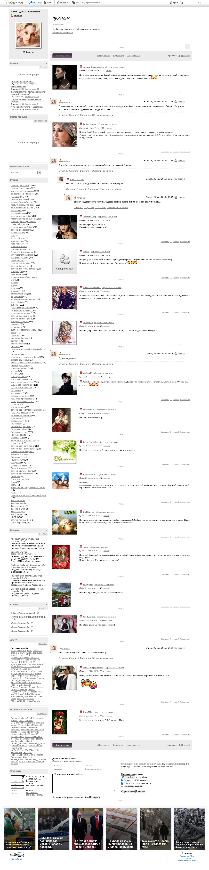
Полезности (16, 424)
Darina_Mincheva (19, 718)
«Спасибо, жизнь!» (20, 623)
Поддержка (171, 2)
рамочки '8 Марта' (19, 246)
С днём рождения (19, 465)
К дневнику (118, 55)
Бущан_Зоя (28, 673)
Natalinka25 (26, 725)
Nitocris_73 (37, 725)
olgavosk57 (25, 739)
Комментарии (34, 12)
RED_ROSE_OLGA (26, 662)
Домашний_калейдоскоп (22, 746)
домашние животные (20, 313)
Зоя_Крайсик (27, 680)
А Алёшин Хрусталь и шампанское (28, 107)
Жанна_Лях (16, 748)
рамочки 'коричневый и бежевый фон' (28, 349)
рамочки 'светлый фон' (21, 471)
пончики (14, 283)
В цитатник (185, 92)
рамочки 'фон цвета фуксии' (24, 449)
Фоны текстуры (18, 512)
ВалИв (38, 673)
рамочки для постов (20, 185)
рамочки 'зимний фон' (21, 319)
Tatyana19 (15, 730)
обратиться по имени (115, 67)
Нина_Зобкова (25, 696)
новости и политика (20, 396)
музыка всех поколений (21, 385)
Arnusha (12, 15)
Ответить (165, 92)
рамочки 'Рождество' (20, 230)
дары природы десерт (21, 310)
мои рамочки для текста (22, 382)
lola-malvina (33, 657)
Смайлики (15, 476)
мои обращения (18, 376)
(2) (34, 567)
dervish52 (35, 732)
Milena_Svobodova (92, 287)
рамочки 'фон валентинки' (23, 446)
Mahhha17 (15, 725)
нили (41, 762)
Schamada (33, 664)
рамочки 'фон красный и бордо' (25, 357)
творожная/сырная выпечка (24, 219)
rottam (40, 739)
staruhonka (16, 741)
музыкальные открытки (21, 388)
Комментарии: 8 (31, 104)
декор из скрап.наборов (22, 308)
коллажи (15, 346)
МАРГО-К (15, 694)
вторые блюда (17, 302)
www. (106, 106)
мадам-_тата (37, 692)
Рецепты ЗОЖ (17, 460)
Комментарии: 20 (31, 84)
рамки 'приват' (17, 260)
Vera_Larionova (18, 671)
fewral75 (34, 734)
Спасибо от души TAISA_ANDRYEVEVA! (21, 553)
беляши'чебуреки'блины (22, 252)
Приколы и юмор (18, 435)
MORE (14, 280)
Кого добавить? (34, 651)
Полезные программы (21, 426)
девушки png (17, 196)
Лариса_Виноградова (21, 685)
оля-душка (37, 696)
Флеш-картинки (18, 500)
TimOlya (14, 669)
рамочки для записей (21, 263)
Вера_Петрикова (19, 676)
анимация (15, 291)
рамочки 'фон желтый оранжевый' (26, 410)
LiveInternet (15, 3)
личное (14, 374)
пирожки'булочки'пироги (22, 202)
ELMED (30, 718)
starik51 (41, 664)
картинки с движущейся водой (25, 330)
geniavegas (38, 653)
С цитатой (174, 92)
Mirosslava (15, 660)
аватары (15, 288)
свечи (13, 333)
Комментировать (62, 56)
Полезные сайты (19, 429)
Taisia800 (32, 727)
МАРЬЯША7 (25, 694)
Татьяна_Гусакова (25, 699)
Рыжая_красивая (19, 759)
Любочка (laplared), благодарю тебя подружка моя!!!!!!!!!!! (28, 566)
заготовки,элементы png (22, 208)
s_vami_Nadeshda (19, 664)
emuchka (28, 653)
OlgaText (15, 727)
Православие (17, 457)
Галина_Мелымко (19, 743)
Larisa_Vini (25, 655)
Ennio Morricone (18, 87)
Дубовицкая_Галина (34, 678)
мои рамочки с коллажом (22, 191)
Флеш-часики (17, 503)
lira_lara (38, 736)
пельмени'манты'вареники (23, 277)
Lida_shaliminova (19, 723)
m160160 (15, 739)
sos (12, 285)
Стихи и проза (17, 479)
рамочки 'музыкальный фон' (24, 269)
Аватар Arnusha (28, 35)
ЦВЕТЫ (14, 517)
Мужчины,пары (18, 438)
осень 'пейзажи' (18, 224)
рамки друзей (17, 443)
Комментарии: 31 (32, 89)
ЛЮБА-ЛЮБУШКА (19, 689)
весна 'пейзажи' (18, 238)
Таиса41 (14, 762)
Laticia (21, 720)
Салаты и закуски (19, 468)
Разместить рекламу (187, 860)
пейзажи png (17, 210)
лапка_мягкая (32, 762)
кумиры (14, 371)
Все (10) (43, 67)
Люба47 (31, 689)
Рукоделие (16, 463)
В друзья (30, 52)
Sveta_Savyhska (18, 667)
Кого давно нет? (18, 651)
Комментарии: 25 (32, 97)
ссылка (108, 70)
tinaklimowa (88, 512)
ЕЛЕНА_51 (16, 680)
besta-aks (26, 732)
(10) (35, 554)
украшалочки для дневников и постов (28, 488)
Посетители (32, 792)
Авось (77, 2)
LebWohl (29, 720)
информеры (16, 327)
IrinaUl (86, 251)
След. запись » (133, 55)
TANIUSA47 (34, 667)
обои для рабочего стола (22, 401)
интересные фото (19, 321)
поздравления (17, 421)
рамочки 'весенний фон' (22, 227)
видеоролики (17, 296)
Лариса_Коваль (36, 687)
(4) (25, 541)
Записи (14, 12)
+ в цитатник (58, 24)
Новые (186, 55)
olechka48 (87, 373)
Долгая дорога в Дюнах (22, 81)
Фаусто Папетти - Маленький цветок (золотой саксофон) (28, 93)
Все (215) (43, 608)
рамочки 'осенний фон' (21, 216)
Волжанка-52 (33, 676)
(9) (32, 623)
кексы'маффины (18, 213)
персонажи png (18, 233)
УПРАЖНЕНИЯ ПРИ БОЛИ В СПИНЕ (28, 617)
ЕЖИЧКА (38, 746)
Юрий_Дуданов (18, 701)
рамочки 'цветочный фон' (22, 199)
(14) (14, 619)
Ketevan (14, 720)
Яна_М (22, 762)
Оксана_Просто (36, 755)
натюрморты (17, 271)
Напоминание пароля (93, 769)
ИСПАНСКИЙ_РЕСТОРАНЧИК (25, 750)
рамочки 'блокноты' (19, 266)
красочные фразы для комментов (26, 363)
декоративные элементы (22, 194)
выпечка (14, 305)
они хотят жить (18, 407)
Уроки (14, 493)
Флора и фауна (18, 509)
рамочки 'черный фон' (21, 520)
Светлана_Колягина (36, 759)
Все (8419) (42, 713)
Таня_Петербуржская (93, 667)
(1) (32, 627)
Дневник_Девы (17, 678)
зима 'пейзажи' (17, 241)
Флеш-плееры (17, 506)
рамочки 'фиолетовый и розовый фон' (28, 495)
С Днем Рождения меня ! (23, 613)
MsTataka (25, 660)
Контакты (187, 858)
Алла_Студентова (33, 671)
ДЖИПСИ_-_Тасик (36, 743)
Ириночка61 (16, 752)
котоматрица (17, 354)
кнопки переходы (19, 344)
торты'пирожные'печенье (22, 205)
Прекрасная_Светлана (21, 757)
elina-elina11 (24, 734)
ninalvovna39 (89, 474)
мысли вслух (16, 393)
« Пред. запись (103, 55)
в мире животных (19, 294)
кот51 (38, 683)
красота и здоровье (20, 360)
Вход (49, 2)
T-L (27, 667)
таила (13, 699)
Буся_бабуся (17, 673)
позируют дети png (20, 258)
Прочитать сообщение (62, 32)
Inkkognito (39, 718)
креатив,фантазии (19, 365)
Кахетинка (30, 683)
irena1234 (29, 736)
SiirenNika (88, 712)
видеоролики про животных (23, 299)
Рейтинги (64, 2)
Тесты (13, 485)
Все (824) (43, 534)
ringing (34, 739)
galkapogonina (17, 736)
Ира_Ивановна (18, 683)
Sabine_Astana (89, 124)
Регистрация (37, 2)
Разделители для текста (22, 440)
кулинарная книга (19, 368)
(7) (37, 613)
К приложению (40, 121)
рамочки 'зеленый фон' (21, 316)
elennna (14, 734)
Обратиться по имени (102, 115)
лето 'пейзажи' (17, 244)
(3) (25, 578)
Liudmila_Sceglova (19, 657)
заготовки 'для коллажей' (22, 255)
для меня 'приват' (19, 249)
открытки (15, 335)
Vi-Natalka (88, 322)
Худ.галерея (16, 514)
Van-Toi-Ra (39, 730)
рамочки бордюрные (20, 188)
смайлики (78, 774)
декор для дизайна (19, 413)
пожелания (16, 418)
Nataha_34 (35, 660)
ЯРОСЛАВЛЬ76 (33, 701)
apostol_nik (16, 732)
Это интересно (18, 523)
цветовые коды (18, 274)
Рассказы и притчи (19, 454)
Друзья (22, 12)
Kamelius (15, 655)
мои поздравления (19, 379)
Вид (175, 3)
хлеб (13, 235)
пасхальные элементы (21, 415)
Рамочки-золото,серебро (22, 451)
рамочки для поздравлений (23, 221)
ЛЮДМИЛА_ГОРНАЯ (20, 692)
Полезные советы (19, 432)
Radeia (14, 662)
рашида (14, 764)
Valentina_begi (25, 669)
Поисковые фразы (34, 795)
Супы (13, 482)
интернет (15, 324)
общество (15, 404)
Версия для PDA (187, 856)
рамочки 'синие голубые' (22, 474)
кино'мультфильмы (19, 338)
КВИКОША (27, 752)
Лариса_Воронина (19, 687)
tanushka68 (26, 741)
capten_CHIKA (17, 653)
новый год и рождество (21, 399)
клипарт (14, 341)
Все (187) (43, 643)
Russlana (23, 727)
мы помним (16, 390)
